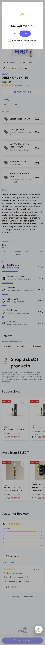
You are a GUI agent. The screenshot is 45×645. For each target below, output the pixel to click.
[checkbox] (22, 40)
